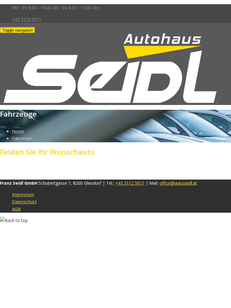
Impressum (23, 194)
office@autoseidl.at (178, 183)
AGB (16, 209)
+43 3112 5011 (26, 19)
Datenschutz (24, 202)
